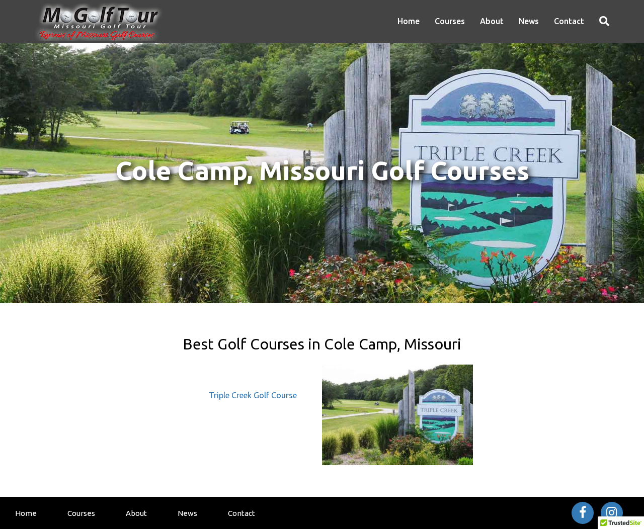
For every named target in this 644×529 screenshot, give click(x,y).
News (529, 21)
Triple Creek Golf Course (253, 395)
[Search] (600, 21)
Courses (450, 21)
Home (408, 21)
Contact (569, 21)
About (492, 21)
